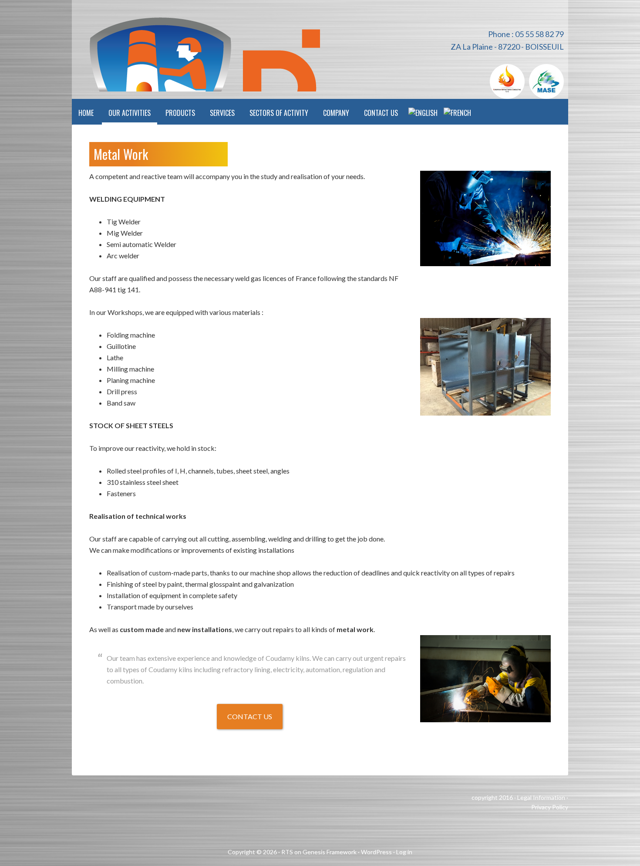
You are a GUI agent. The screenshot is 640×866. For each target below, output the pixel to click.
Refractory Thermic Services (196, 45)
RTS (287, 852)
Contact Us (249, 716)
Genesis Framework (330, 852)
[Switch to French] (457, 112)
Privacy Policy (549, 807)
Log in (404, 852)
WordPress (376, 852)
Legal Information (541, 797)
